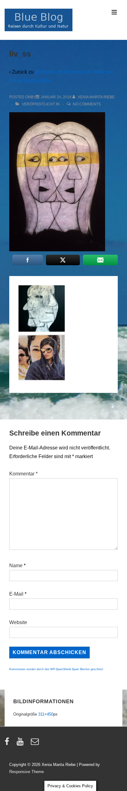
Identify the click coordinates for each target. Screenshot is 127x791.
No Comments (87, 104)
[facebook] (8, 743)
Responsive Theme (26, 771)
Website (18, 622)
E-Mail (16, 594)
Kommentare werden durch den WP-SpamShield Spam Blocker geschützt (56, 669)
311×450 (45, 714)
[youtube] (21, 743)
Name (16, 565)
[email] (35, 743)
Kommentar (23, 473)
